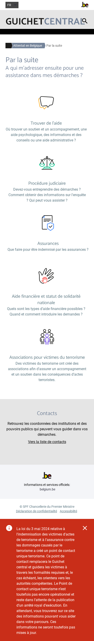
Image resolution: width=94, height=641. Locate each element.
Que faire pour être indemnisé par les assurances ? (48, 249)
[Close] (85, 528)
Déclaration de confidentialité (36, 511)
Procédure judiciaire (47, 183)
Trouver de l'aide (46, 123)
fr (9, 5)
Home (7, 45)
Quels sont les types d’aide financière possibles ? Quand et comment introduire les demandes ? (46, 311)
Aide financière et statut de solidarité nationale (46, 300)
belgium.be (47, 489)
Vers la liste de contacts (47, 442)
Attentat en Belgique (27, 45)
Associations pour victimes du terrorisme (47, 357)
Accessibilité (68, 511)
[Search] (85, 23)
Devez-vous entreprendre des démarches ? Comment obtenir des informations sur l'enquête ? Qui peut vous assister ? (47, 195)
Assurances (48, 243)
